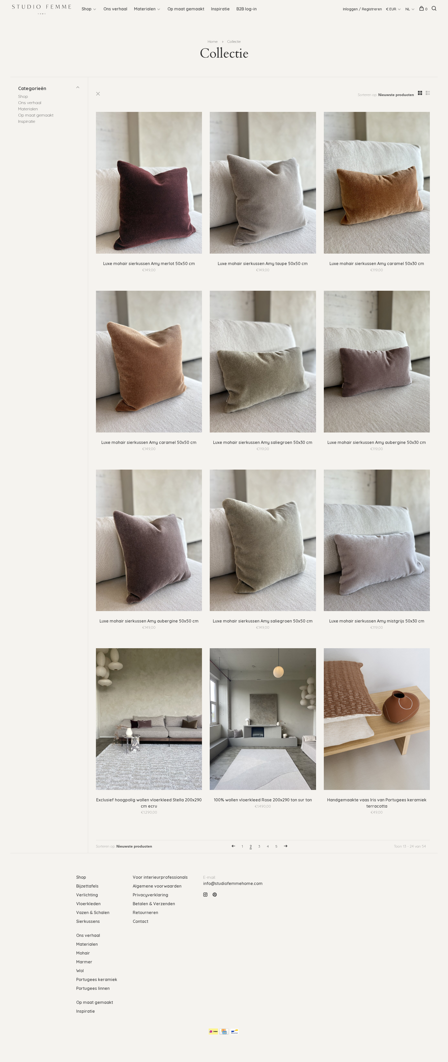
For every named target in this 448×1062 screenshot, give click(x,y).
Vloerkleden (88, 903)
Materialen (145, 8)
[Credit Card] (224, 1033)
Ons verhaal (115, 8)
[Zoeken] (435, 9)
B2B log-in (246, 8)
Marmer (84, 961)
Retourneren (145, 912)
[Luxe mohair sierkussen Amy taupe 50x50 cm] (263, 183)
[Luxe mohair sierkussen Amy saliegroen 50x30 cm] (263, 362)
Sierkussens (88, 921)
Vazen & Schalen (92, 912)
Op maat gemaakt (185, 8)
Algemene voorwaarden (157, 886)
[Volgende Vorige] (286, 846)
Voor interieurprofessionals (160, 877)
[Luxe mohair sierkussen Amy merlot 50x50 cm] (149, 183)
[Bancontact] (234, 1033)
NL (407, 9)
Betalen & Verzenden (154, 903)
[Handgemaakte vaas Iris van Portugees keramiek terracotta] (377, 720)
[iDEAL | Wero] (213, 1033)
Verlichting (87, 894)
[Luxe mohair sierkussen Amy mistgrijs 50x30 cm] (377, 541)
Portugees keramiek (96, 979)
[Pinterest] (215, 894)
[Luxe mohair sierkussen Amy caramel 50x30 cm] (377, 183)
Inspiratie (220, 8)
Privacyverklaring (150, 894)
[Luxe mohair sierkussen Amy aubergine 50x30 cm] (377, 362)
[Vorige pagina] (233, 846)
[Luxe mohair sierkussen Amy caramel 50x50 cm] (149, 362)
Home (213, 41)
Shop (87, 8)
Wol (80, 970)
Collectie (234, 41)
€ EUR (391, 9)
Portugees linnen (93, 988)
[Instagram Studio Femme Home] (205, 894)
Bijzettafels (87, 886)
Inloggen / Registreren (362, 9)
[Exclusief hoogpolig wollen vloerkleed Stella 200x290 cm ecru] (149, 720)
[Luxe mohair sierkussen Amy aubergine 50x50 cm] (149, 541)
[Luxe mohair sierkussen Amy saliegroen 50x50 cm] (263, 541)
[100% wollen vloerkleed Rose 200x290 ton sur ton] (263, 720)
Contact (140, 921)
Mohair (83, 953)
